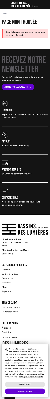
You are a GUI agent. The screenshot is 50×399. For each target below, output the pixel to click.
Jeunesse (6, 282)
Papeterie (6, 291)
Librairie (6, 269)
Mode (5, 287)
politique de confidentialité (31, 377)
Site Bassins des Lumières (15, 250)
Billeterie (7, 253)
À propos (6, 327)
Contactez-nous (10, 311)
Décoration (7, 278)
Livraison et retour (11, 307)
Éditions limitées (10, 274)
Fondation (7, 332)
